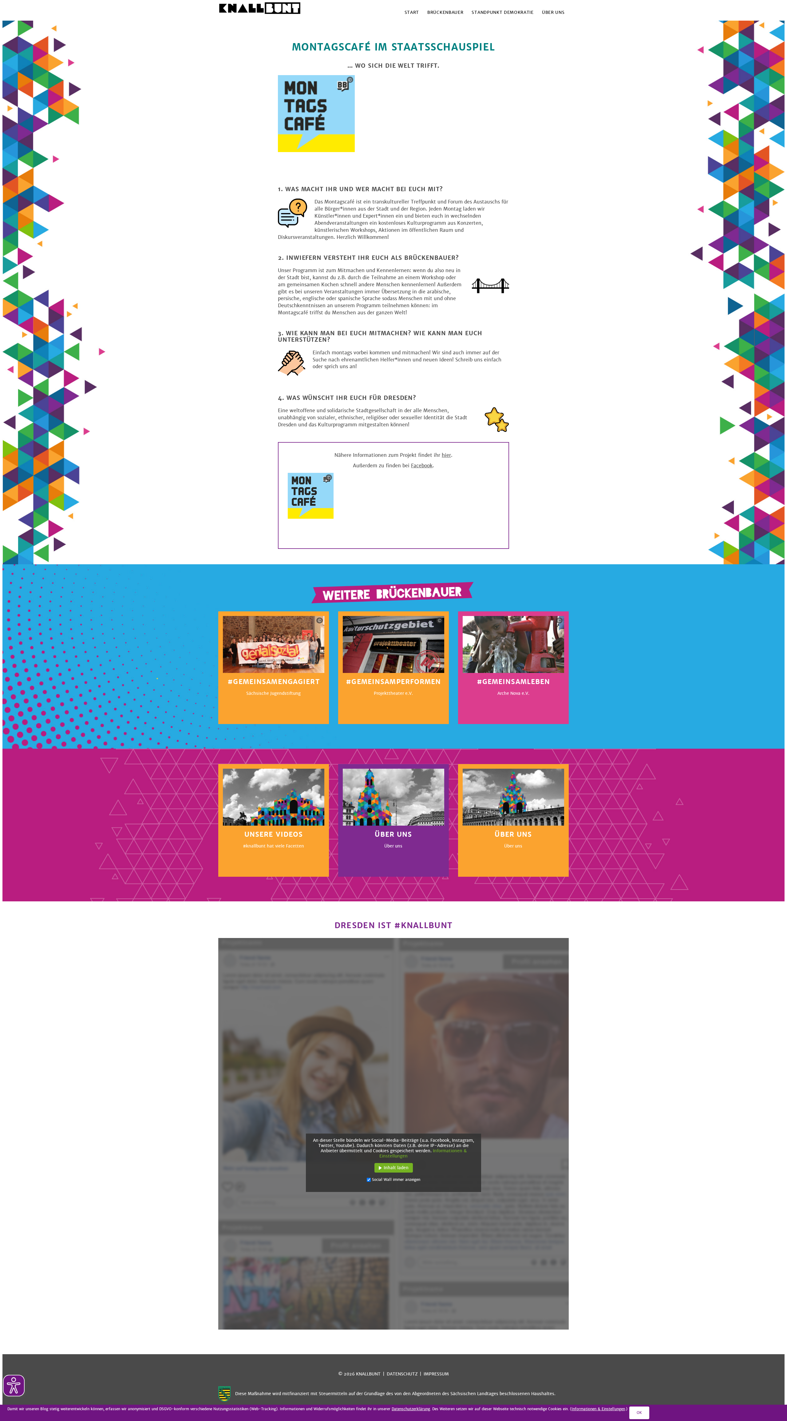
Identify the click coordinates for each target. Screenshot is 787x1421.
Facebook (422, 466)
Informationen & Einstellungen (598, 1409)
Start (412, 12)
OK (639, 1413)
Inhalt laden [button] (396, 1167)
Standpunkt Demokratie (502, 12)
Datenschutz (402, 1374)
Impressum (436, 1374)
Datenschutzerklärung (411, 1409)
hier (446, 455)
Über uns (553, 12)
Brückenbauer (445, 12)
